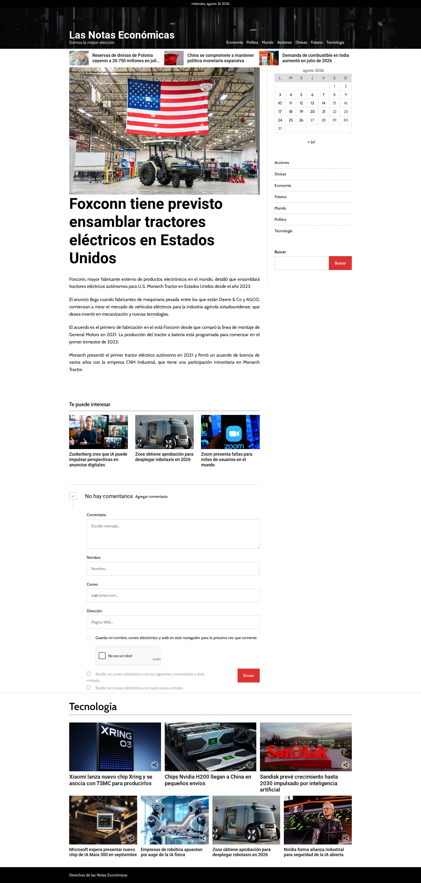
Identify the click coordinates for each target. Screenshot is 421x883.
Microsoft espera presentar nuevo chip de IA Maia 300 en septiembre (103, 852)
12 (301, 103)
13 (312, 103)
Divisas (301, 42)
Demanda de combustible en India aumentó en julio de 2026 (315, 58)
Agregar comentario (151, 496)
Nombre (93, 557)
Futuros (317, 42)
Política (252, 42)
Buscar (280, 252)
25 (291, 120)
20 (312, 111)
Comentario (96, 514)
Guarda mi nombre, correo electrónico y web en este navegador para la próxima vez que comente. (176, 637)
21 (323, 111)
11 (290, 103)
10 (280, 103)
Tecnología (335, 42)
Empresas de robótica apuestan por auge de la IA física (171, 852)
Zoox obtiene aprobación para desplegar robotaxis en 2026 (164, 457)
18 (291, 111)
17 (280, 111)
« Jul (311, 142)
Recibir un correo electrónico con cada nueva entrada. (139, 688)
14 (323, 103)
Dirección (94, 611)
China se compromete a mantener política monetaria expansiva (220, 58)
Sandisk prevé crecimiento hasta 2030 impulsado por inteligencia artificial (299, 783)
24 (280, 120)
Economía (234, 42)
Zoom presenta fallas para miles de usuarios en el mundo (226, 459)
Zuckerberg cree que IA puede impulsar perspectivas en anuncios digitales (98, 459)
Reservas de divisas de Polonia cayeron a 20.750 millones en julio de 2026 (125, 60)
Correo (92, 584)
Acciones (284, 42)
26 (301, 120)
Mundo (268, 42)
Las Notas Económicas (122, 35)
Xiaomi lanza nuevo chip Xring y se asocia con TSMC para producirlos (110, 780)
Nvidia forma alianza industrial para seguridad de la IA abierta (314, 852)
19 (301, 111)
